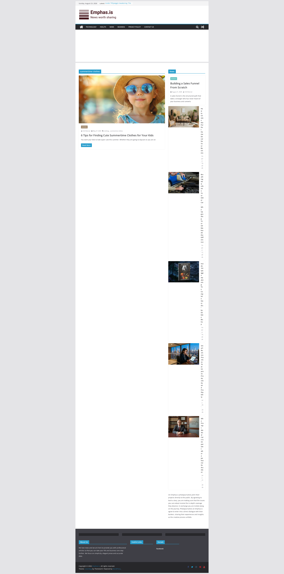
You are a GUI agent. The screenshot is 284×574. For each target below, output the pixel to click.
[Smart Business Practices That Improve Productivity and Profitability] (183, 379)
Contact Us (149, 27)
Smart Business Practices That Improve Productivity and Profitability (202, 371)
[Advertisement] (142, 46)
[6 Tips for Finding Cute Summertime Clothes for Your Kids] (122, 99)
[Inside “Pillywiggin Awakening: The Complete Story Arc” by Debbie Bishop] (183, 301)
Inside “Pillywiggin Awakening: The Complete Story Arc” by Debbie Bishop (202, 294)
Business (121, 27)
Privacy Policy (134, 27)
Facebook (160, 549)
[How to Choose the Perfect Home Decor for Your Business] (183, 138)
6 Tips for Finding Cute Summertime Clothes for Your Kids (117, 135)
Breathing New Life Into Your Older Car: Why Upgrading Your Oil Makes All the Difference (202, 208)
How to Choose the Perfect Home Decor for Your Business (202, 131)
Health (103, 27)
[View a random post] (202, 27)
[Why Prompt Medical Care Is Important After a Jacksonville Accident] (183, 453)
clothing (106, 131)
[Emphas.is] (81, 27)
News (112, 27)
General (84, 127)
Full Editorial (86, 131)
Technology (91, 27)
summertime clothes (116, 131)
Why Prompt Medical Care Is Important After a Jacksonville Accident (202, 445)
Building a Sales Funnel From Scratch (184, 85)
